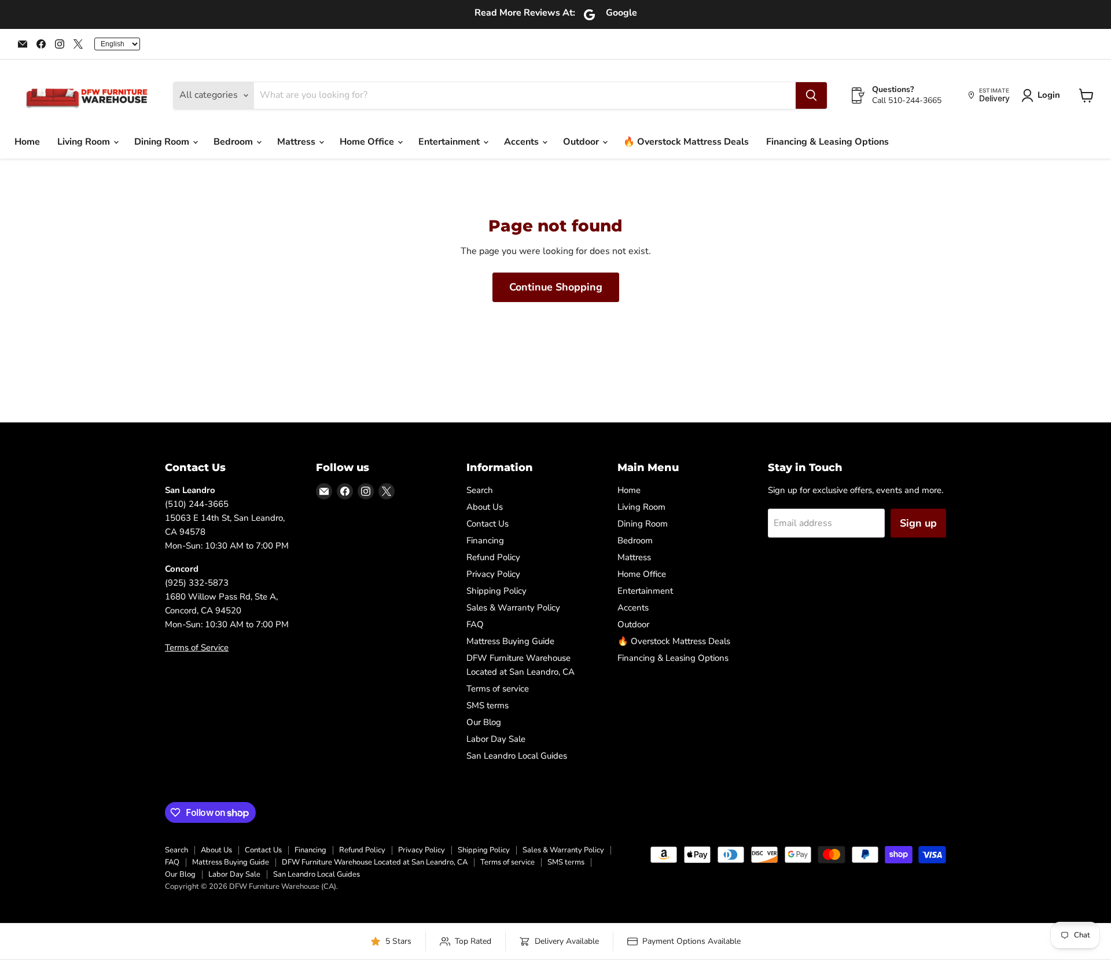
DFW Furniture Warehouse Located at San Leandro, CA (375, 862)
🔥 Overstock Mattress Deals (686, 141)
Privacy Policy (493, 574)
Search (479, 490)
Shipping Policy (496, 591)
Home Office (368, 141)
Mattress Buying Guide (510, 641)
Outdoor (582, 141)
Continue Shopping (555, 287)
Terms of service (497, 688)
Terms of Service (197, 647)
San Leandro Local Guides (516, 756)
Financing (485, 540)
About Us (484, 507)
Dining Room (163, 141)
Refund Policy (493, 557)
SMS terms (487, 705)
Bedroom (234, 141)
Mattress (297, 141)
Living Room (84, 141)
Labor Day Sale (495, 739)
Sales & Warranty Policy (513, 607)
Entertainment (450, 141)
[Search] (811, 95)
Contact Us (487, 523)
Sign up (918, 523)
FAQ (475, 624)
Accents (522, 141)
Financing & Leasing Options (827, 141)
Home (27, 141)
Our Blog (483, 722)
